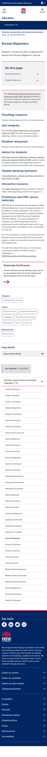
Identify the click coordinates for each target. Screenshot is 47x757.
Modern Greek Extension (15, 582)
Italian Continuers (12, 501)
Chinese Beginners (13, 408)
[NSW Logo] (23, 10)
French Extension (12, 451)
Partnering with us (9, 720)
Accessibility (7, 699)
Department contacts (11, 715)
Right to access (8, 731)
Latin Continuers (12, 557)
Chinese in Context (13, 427)
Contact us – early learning (13, 683)
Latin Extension (11, 563)
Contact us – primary (10, 672)
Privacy (5, 726)
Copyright (6, 709)
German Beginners (13, 458)
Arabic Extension (12, 395)
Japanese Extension (13, 526)
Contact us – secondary (11, 678)
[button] (4, 10)
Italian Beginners (12, 495)
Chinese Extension (13, 420)
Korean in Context (12, 551)
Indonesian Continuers (14, 482)
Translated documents (11, 689)
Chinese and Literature (14, 433)
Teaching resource (13, 74)
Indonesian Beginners (14, 476)
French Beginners (12, 439)
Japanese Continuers (14, 520)
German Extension (13, 470)
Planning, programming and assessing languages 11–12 (20, 381)
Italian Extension (12, 507)
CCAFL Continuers (13, 402)
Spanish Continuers (13, 594)
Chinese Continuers (13, 414)
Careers (5, 704)
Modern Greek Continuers (16, 575)
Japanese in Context (13, 532)
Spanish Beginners (13, 588)
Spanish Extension (13, 600)
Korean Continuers (13, 544)
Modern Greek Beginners (15, 569)
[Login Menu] (43, 3)
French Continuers (13, 445)
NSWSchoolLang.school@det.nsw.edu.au (19, 256)
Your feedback (8, 736)
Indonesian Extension (14, 489)
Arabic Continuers (12, 389)
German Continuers (13, 464)
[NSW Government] (23, 636)
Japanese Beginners (13, 513)
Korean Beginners (12, 538)
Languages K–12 (11, 25)
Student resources (13, 80)
